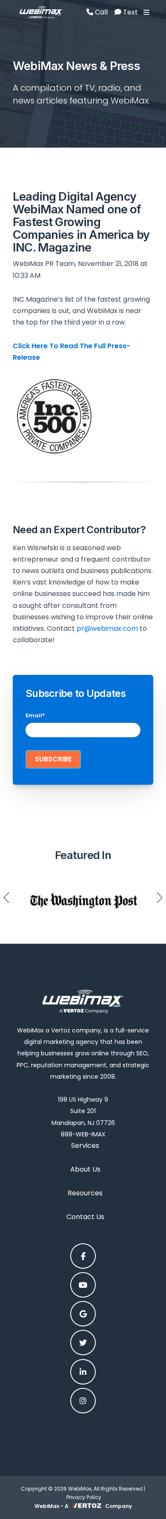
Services (85, 1145)
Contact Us (85, 1217)
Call (100, 12)
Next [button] (159, 897)
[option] (83, 897)
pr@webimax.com (107, 628)
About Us (85, 1169)
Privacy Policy (83, 1497)
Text (129, 12)
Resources (85, 1193)
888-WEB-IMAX (83, 1134)
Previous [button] (6, 897)
